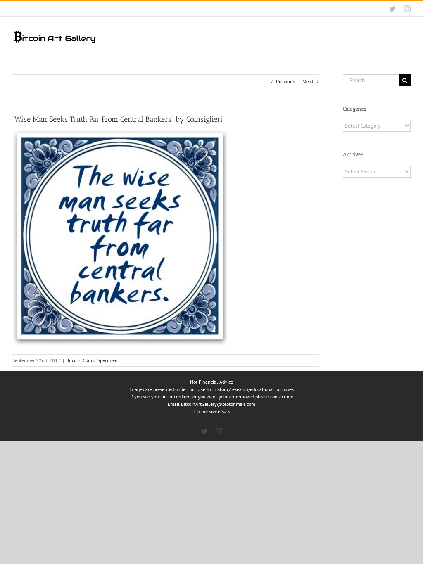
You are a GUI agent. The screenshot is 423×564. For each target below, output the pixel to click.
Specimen (107, 360)
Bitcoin (73, 360)
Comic (89, 360)
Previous (285, 81)
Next (308, 81)
